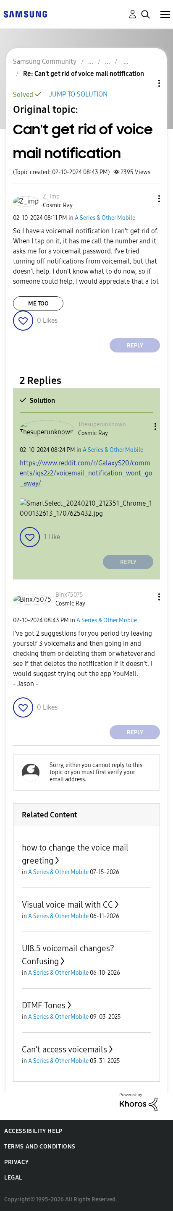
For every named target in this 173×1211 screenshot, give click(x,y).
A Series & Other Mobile (105, 218)
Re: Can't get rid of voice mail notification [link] (83, 74)
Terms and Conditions (40, 1146)
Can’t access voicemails (64, 1049)
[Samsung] (25, 14)
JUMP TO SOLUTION (78, 94)
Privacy (16, 1162)
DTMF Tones (44, 1005)
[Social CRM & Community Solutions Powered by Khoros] (138, 1102)
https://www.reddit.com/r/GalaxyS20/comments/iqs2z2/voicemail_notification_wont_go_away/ (86, 473)
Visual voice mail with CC (67, 905)
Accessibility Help (33, 1131)
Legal (13, 1177)
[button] (145, 198)
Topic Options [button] (145, 83)
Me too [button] (38, 303)
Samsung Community (44, 61)
